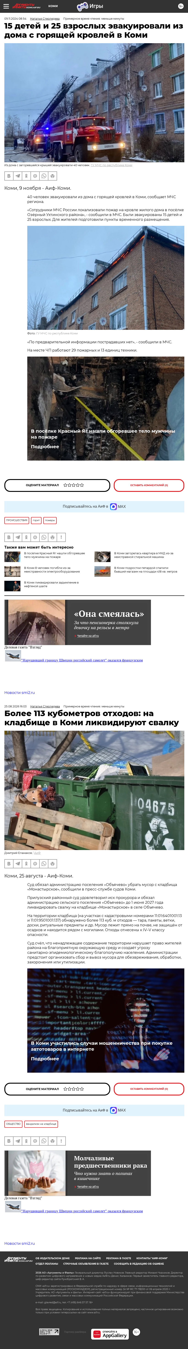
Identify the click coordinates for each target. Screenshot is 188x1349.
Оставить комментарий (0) (149, 485)
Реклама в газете (118, 1258)
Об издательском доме (53, 1258)
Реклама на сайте (88, 1258)
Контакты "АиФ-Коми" (152, 1258)
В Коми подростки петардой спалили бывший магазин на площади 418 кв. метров (145, 569)
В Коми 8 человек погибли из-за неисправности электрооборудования (52, 569)
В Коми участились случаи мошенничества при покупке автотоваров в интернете (102, 1046)
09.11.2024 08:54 (15, 18)
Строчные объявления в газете (86, 1263)
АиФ (37, 853)
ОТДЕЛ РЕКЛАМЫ (47, 1263)
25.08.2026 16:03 (15, 706)
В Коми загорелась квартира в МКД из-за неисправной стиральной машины (143, 555)
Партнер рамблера (75, 1331)
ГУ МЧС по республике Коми (111, 165)
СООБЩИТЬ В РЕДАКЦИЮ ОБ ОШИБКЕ (139, 1263)
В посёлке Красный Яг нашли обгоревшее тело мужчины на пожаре (103, 434)
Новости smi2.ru (19, 692)
